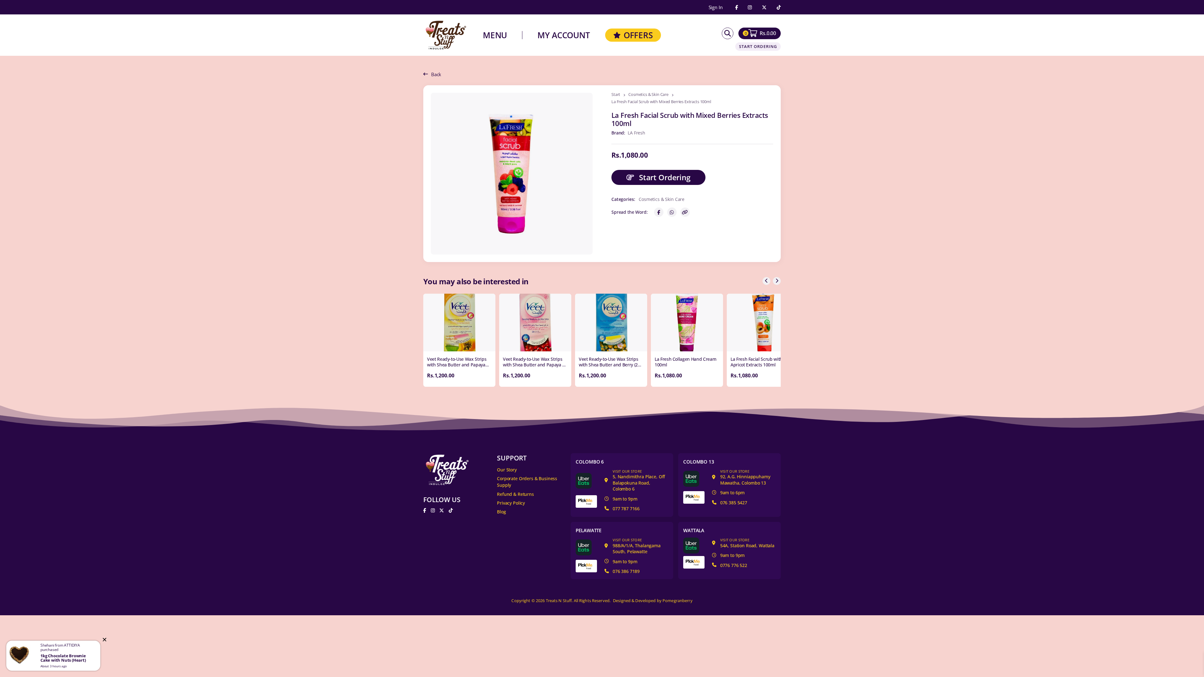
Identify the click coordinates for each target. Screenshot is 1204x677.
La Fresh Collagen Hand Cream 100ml (685, 362)
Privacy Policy (511, 503)
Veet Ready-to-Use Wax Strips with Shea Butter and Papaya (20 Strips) (456, 365)
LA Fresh (636, 133)
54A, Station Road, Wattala (747, 543)
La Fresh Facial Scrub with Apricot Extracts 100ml (756, 362)
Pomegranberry (678, 600)
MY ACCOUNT (563, 35)
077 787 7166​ (626, 509)
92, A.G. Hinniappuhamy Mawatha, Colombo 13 (745, 477)
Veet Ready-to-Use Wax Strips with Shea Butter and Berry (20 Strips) (609, 365)
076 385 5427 (733, 503)
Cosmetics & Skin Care (648, 95)
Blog (501, 512)
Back (436, 74)
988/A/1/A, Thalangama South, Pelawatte (637, 546)
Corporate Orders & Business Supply (527, 481)
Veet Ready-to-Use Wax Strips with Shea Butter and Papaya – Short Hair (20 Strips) (533, 365)
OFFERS (638, 35)
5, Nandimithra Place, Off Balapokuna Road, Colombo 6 (639, 480)
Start (615, 95)
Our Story (507, 470)
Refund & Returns (515, 494)
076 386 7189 (626, 571)
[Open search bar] (727, 33)
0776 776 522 (733, 565)
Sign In (716, 7)
